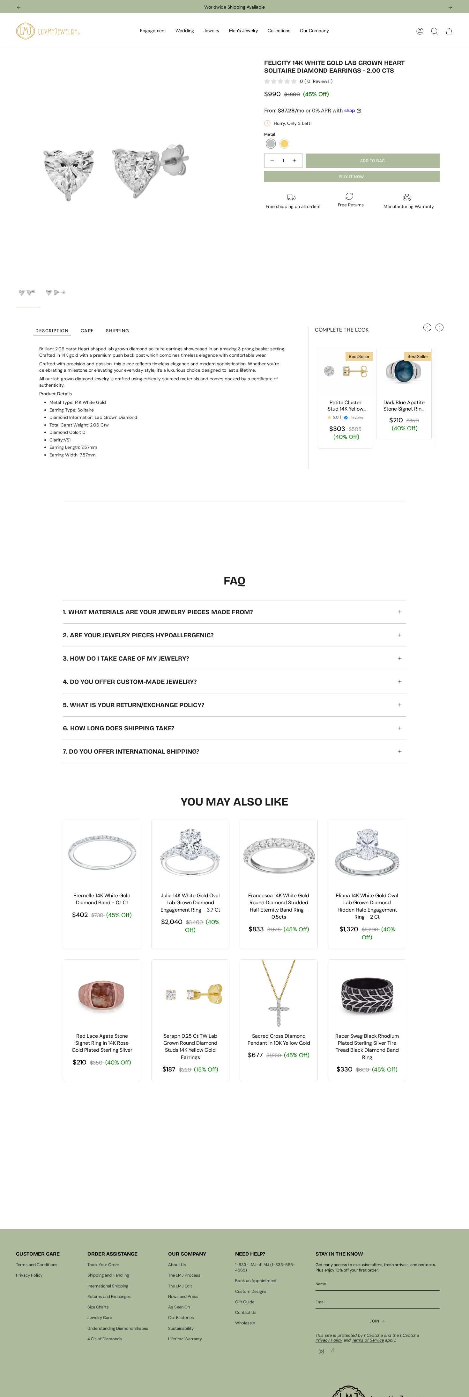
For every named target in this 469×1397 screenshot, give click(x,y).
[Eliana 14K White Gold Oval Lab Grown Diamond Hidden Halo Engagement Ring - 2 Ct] (367, 854)
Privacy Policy (29, 1275)
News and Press (183, 1296)
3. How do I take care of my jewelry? (126, 658)
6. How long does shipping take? (118, 728)
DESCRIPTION (52, 330)
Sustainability (181, 1328)
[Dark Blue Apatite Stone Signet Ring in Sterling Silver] (403, 371)
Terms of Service (368, 1340)
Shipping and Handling (108, 1275)
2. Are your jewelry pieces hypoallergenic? (138, 635)
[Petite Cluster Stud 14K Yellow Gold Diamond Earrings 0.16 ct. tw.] (345, 371)
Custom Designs (250, 1291)
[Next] (450, 7)
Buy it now (351, 176)
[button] (153, 31)
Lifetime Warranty (185, 1339)
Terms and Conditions (36, 1264)
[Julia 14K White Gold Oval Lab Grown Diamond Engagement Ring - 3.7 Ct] (190, 854)
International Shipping (107, 1286)
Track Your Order (103, 1264)
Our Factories (181, 1317)
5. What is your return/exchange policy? (133, 705)
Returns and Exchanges (109, 1296)
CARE (87, 330)
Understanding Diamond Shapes (117, 1328)
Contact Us (246, 1312)
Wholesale (245, 1323)
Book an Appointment (256, 1280)
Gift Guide (244, 1302)
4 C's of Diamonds (104, 1339)
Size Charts (98, 1307)
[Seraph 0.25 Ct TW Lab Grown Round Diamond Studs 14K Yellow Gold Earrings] (190, 994)
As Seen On (179, 1307)
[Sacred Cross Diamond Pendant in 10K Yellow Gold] (278, 994)
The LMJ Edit (180, 1286)
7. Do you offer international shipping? (131, 751)
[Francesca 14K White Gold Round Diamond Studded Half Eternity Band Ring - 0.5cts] (278, 854)
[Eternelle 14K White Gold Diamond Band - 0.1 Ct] (102, 854)
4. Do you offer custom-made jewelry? (130, 681)
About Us (177, 1264)
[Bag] (449, 31)
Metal (269, 134)
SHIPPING (118, 330)
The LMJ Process (184, 1275)
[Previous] (19, 7)
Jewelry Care (99, 1317)
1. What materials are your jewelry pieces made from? (158, 612)
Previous (16, 168)
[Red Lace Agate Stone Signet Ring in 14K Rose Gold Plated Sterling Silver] (102, 994)
